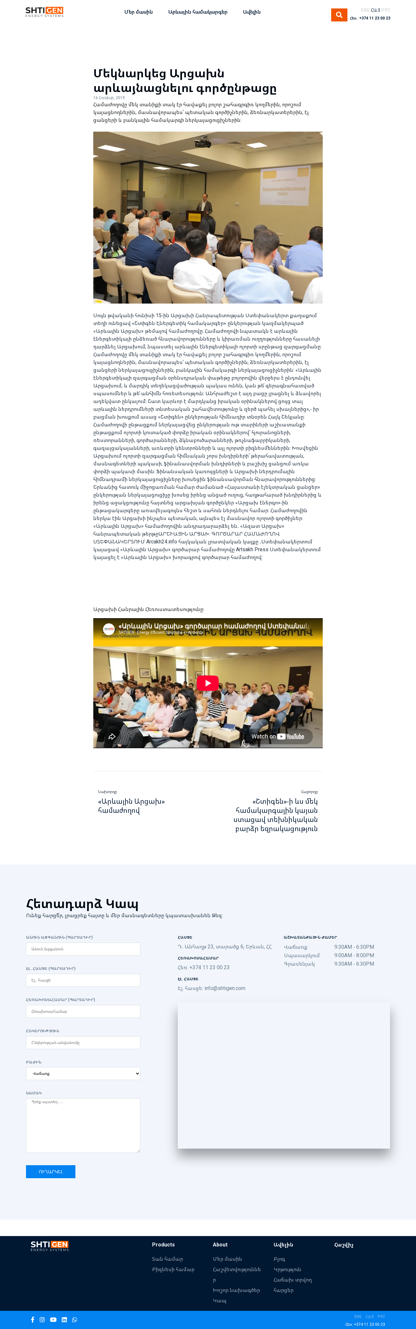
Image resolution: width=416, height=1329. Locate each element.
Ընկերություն (42, 1031)
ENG (365, 10)
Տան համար (167, 1258)
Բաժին (33, 1062)
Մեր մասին (227, 1258)
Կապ (220, 1300)
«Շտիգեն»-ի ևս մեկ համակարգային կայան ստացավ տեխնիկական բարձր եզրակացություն (275, 815)
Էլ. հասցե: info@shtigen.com (211, 988)
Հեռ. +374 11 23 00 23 (370, 18)
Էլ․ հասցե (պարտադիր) (50, 968)
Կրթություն (287, 1269)
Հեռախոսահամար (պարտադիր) (60, 999)
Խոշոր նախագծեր (236, 1290)
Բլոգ (279, 1258)
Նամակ (34, 1093)
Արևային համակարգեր (198, 11)
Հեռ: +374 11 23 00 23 (204, 967)
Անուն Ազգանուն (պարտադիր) (59, 937)
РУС (386, 10)
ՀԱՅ (375, 10)
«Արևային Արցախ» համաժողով (131, 806)
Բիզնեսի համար (173, 1269)
